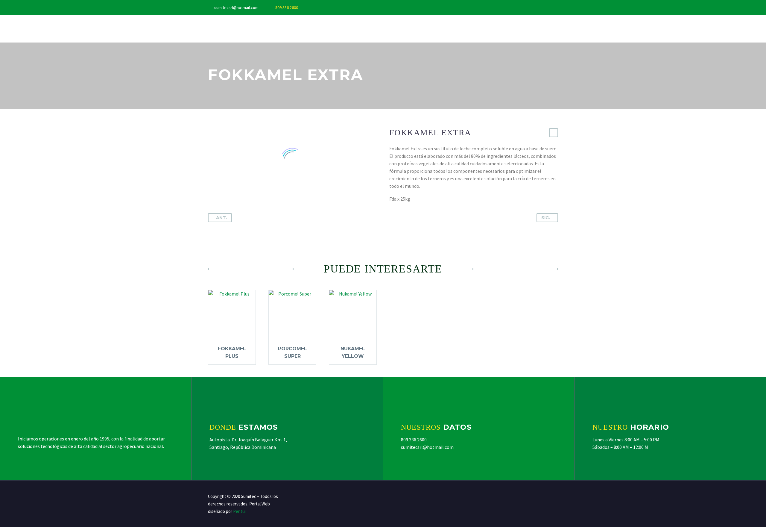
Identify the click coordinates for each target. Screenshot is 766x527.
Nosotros (245, 28)
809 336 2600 (286, 7)
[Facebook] (321, 7)
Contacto (400, 28)
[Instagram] (339, 7)
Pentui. (240, 511)
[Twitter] (330, 7)
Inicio (214, 28)
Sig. (545, 217)
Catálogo (362, 28)
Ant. (221, 217)
